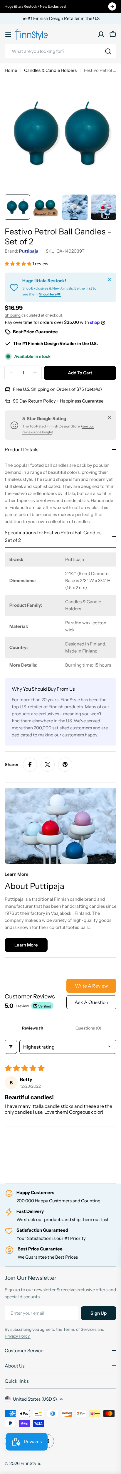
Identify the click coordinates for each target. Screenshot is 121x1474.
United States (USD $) (35, 1399)
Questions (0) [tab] (88, 1028)
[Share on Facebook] (30, 765)
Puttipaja (28, 251)
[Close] (109, 279)
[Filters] (11, 1047)
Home (11, 70)
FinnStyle (30, 1463)
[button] (18, 263)
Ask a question (91, 1002)
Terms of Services (80, 1329)
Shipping (13, 315)
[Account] (101, 34)
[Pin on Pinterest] (65, 765)
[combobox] (60, 51)
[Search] (108, 51)
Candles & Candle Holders (50, 70)
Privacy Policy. (18, 1336)
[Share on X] (48, 765)
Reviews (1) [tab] (32, 1028)
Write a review (91, 986)
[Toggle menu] (8, 34)
